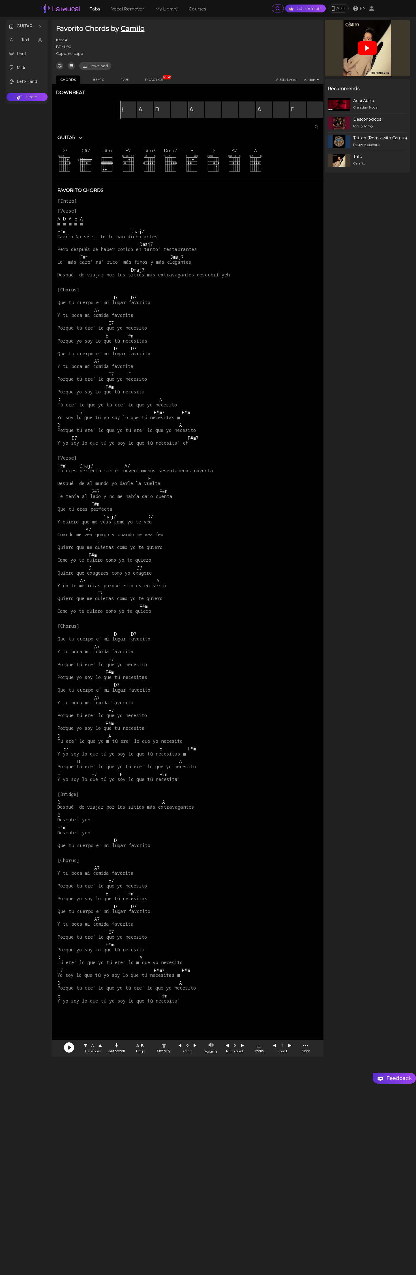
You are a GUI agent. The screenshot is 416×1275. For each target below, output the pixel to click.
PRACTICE (156, 78)
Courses (197, 9)
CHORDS (68, 79)
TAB (124, 79)
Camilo (133, 28)
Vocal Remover (127, 9)
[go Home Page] (61, 8)
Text (25, 39)
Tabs (95, 9)
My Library (166, 9)
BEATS (98, 79)
